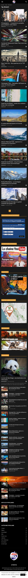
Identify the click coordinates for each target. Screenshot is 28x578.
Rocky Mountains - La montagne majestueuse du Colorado (11, 182)
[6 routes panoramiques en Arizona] (14, 115)
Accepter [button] (23, 574)
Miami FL (3, 101)
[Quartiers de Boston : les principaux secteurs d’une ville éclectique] (14, 154)
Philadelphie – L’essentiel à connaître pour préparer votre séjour (12, 24)
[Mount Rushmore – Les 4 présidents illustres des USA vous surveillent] (4, 507)
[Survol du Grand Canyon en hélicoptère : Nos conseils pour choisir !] (4, 389)
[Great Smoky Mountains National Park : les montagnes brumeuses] (4, 464)
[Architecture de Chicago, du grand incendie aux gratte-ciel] (14, 194)
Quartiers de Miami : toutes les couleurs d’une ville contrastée (13, 104)
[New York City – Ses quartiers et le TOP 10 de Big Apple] (14, 55)
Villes (2, 20)
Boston (3, 159)
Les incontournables (5, 81)
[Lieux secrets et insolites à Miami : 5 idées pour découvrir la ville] (4, 470)
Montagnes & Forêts (5, 40)
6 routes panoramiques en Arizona (11, 123)
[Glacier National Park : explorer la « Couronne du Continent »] (14, 134)
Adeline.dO (3, 26)
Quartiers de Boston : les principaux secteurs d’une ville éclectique (12, 162)
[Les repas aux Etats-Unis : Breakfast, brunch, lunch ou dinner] (4, 513)
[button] (26, 2)
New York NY (4, 61)
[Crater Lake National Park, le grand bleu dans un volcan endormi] (4, 457)
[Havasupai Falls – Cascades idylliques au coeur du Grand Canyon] (14, 75)
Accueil (2, 4)
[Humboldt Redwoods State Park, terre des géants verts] (14, 35)
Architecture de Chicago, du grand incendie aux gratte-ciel (11, 202)
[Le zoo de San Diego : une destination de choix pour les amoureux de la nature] (14, 367)
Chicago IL (3, 199)
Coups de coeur (4, 121)
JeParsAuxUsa (4, 66)
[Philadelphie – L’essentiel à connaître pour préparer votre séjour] (14, 15)
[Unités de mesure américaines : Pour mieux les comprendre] (4, 519)
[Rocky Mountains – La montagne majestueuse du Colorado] (14, 174)
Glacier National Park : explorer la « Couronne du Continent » (11, 142)
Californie (3, 375)
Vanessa (3, 205)
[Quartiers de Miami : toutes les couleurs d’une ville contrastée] (14, 95)
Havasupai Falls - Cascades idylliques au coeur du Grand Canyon (13, 84)
